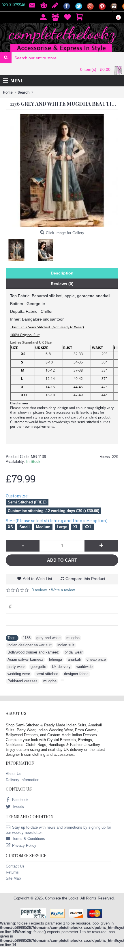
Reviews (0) (62, 283)
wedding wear (18, 674)
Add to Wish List (37, 578)
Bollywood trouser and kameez (33, 652)
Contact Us (15, 866)
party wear (16, 666)
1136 (27, 638)
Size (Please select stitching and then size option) (57, 520)
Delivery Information (22, 780)
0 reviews (40, 590)
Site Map (13, 878)
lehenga (55, 659)
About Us (13, 774)
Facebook (20, 800)
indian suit (65, 645)
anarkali (74, 659)
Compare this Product (85, 578)
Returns (12, 872)
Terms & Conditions (28, 839)
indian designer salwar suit (29, 645)
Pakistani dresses (22, 681)
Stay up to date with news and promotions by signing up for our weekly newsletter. (58, 830)
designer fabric (76, 674)
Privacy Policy (24, 846)
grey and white (48, 638)
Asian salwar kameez (25, 659)
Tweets (18, 807)
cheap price (96, 659)
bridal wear (73, 652)
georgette (38, 666)
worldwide (84, 666)
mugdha (73, 638)
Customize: (17, 496)
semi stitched (47, 674)
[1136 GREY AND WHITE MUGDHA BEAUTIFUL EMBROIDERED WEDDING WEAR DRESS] (18, 248)
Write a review (63, 590)
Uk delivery (61, 666)
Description (62, 273)
